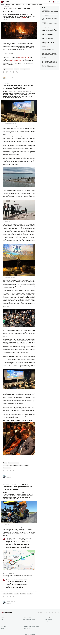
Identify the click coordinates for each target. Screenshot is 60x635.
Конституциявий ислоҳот (37, 4)
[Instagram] (4, 72)
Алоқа (46, 621)
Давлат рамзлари (27, 623)
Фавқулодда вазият (25, 69)
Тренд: (2, 4)
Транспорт (22, 593)
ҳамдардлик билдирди (23, 57)
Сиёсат (2, 621)
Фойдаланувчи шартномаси (29, 619)
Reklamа (47, 623)
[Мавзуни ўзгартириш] (54, 2)
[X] (17, 72)
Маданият (26, 465)
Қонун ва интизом (27, 4)
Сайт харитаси (48, 619)
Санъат (5, 462)
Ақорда (12, 4)
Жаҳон (2, 628)
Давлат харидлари (27, 628)
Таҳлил (2, 623)
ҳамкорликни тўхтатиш (15, 60)
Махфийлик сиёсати (27, 621)
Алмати (16, 593)
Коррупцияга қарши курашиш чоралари (31, 626)
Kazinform (23, 17)
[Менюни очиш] (58, 2)
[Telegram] (10, 72)
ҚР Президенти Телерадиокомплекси (12, 465)
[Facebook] (14, 72)
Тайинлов (17, 4)
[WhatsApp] (7, 72)
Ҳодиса (20, 4)
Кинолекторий (6, 467)
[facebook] (46, 612)
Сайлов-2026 (7, 4)
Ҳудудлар (29, 593)
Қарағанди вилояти (8, 69)
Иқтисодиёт (3, 626)
